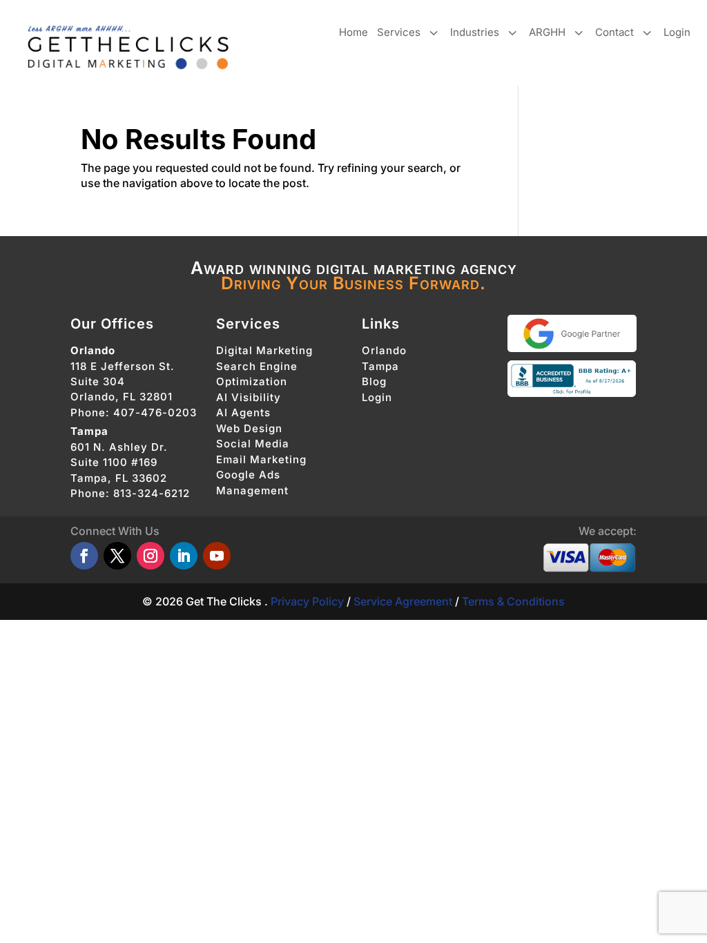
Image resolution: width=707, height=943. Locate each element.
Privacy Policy (307, 601)
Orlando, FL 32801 (121, 396)
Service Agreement (403, 601)
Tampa (380, 366)
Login (377, 397)
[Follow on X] (117, 556)
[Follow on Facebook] (84, 556)
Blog (374, 381)
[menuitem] (353, 32)
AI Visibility (248, 397)
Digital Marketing (264, 350)
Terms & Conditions (513, 601)
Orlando (384, 350)
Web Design (249, 428)
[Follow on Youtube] (217, 556)
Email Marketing (261, 459)
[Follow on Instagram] (150, 556)
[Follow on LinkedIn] (183, 556)
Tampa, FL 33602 (118, 478)
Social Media (252, 443)
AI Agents (243, 412)
